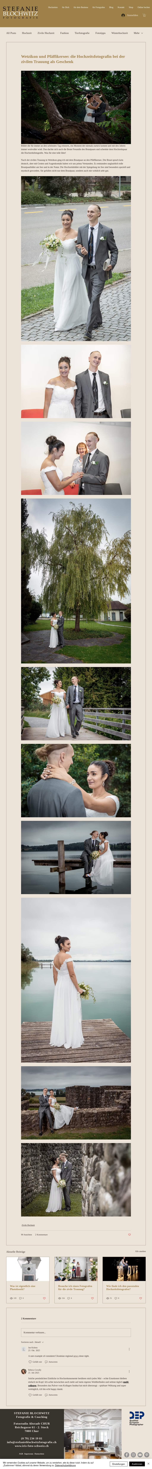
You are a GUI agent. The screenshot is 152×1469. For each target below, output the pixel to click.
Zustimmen (137, 1463)
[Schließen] (148, 1464)
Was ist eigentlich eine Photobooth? (22, 1288)
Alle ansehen (140, 1251)
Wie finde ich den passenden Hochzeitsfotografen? (122, 1288)
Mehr (137, 33)
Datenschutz (39, 1454)
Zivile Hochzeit (46, 33)
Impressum (29, 1454)
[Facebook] (126, 1454)
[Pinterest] (146, 1454)
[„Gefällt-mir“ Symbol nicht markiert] (30, 1362)
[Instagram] (133, 1454)
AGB (21, 1454)
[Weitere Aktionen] (129, 1349)
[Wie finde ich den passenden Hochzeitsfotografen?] (124, 1269)
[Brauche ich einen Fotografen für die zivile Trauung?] (76, 1269)
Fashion (64, 33)
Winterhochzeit (119, 33)
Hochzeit (27, 33)
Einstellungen (118, 1463)
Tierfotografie (82, 33)
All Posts (11, 33)
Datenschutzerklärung (65, 1465)
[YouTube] (140, 1454)
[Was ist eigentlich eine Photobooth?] (27, 1269)
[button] (144, 15)
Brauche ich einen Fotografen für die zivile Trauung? (75, 1288)
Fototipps (100, 33)
